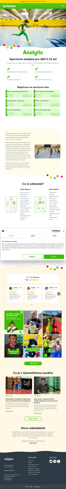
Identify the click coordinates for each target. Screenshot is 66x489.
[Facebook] (58, 461)
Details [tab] (33, 235)
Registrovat (27, 95)
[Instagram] (54, 461)
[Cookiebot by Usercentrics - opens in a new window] (53, 231)
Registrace (23, 1)
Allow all (53, 256)
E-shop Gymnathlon (33, 474)
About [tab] (54, 235)
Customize (32, 256)
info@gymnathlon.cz (9, 470)
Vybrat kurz (34, 363)
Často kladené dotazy (33, 464)
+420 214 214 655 (8, 465)
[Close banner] (63, 231)
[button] (7, 293)
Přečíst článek (9, 411)
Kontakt (30, 462)
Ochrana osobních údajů (34, 472)
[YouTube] (50, 461)
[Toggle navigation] (63, 5)
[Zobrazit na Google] (11, 288)
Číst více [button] (11, 299)
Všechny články (33, 418)
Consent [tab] (11, 235)
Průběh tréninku (32, 466)
